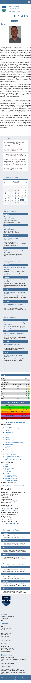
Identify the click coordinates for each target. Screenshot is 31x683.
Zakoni (6, 434)
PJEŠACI (7, 473)
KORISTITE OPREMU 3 (11, 478)
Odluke (7, 436)
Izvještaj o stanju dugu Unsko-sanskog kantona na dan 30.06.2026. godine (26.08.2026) (15, 143)
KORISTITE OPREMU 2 (11, 476)
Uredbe (7, 437)
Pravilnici (7, 439)
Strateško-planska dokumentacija (14, 442)
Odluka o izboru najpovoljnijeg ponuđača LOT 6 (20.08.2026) (13, 168)
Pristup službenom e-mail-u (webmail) (15, 429)
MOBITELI (7, 470)
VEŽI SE (7, 465)
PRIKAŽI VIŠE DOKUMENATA (13, 459)
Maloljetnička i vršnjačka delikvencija (14, 485)
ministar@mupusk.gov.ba (11, 510)
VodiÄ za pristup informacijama (13, 456)
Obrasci (7, 447)
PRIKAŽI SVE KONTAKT (11, 524)
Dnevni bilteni (8, 427)
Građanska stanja (9, 432)
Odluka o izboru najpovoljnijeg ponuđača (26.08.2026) (13, 149)
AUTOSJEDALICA (9, 468)
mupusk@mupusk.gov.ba (11, 501)
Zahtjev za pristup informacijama (14, 458)
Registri (7, 449)
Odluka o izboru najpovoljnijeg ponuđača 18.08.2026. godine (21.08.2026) (15, 155)
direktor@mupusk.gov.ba (12, 518)
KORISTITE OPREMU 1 (11, 475)
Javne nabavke (9, 444)
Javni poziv (8, 446)
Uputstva (7, 441)
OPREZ (7, 466)
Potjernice (7, 430)
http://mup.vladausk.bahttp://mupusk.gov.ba (15, 10)
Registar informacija (10, 454)
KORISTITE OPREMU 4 (11, 480)
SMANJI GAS (8, 471)
